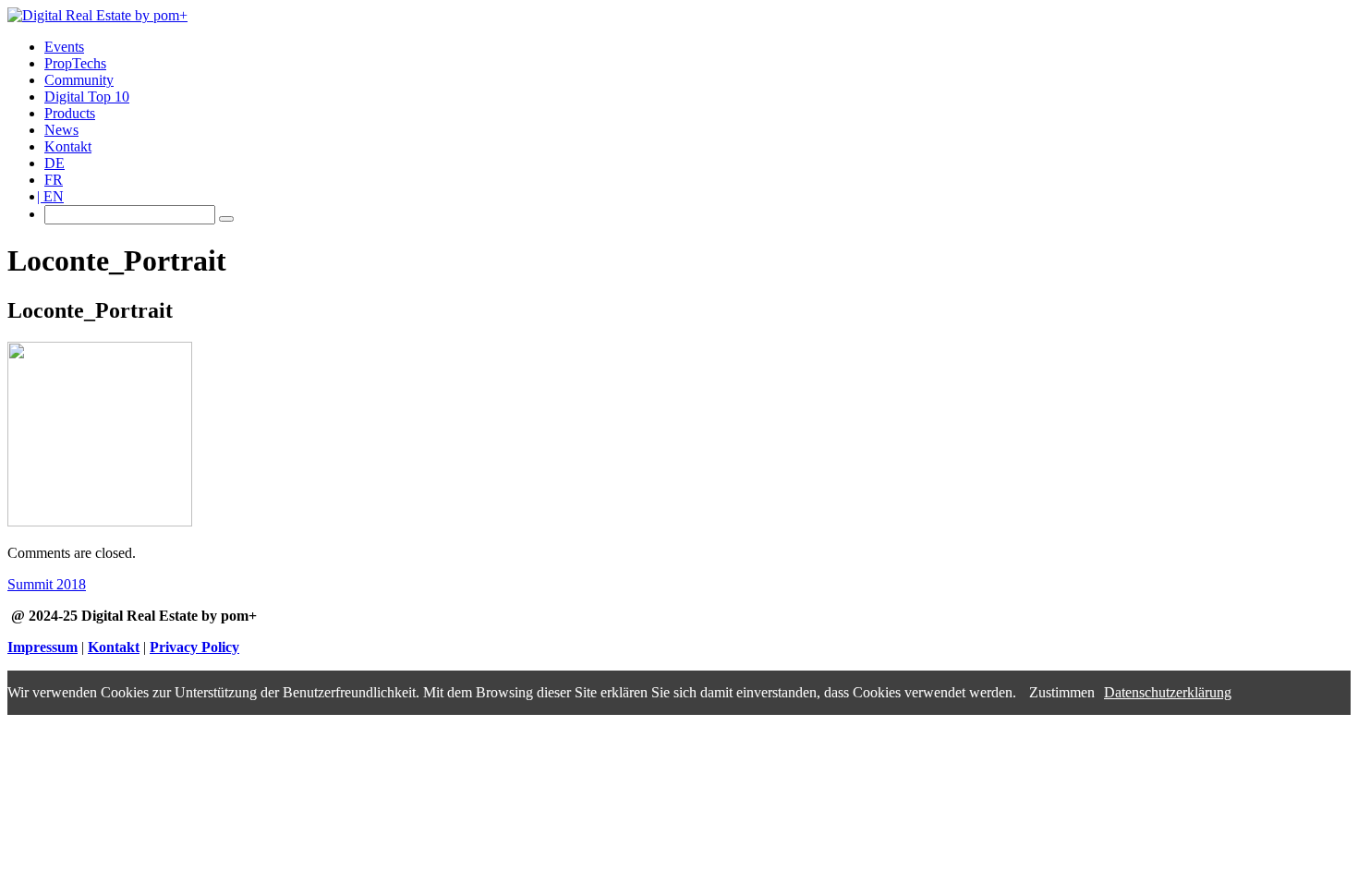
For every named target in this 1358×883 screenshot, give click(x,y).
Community (79, 80)
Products (69, 113)
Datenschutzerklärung (1167, 692)
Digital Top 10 (86, 96)
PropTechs (75, 63)
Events (64, 46)
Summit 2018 (46, 584)
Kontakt (67, 146)
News (61, 130)
